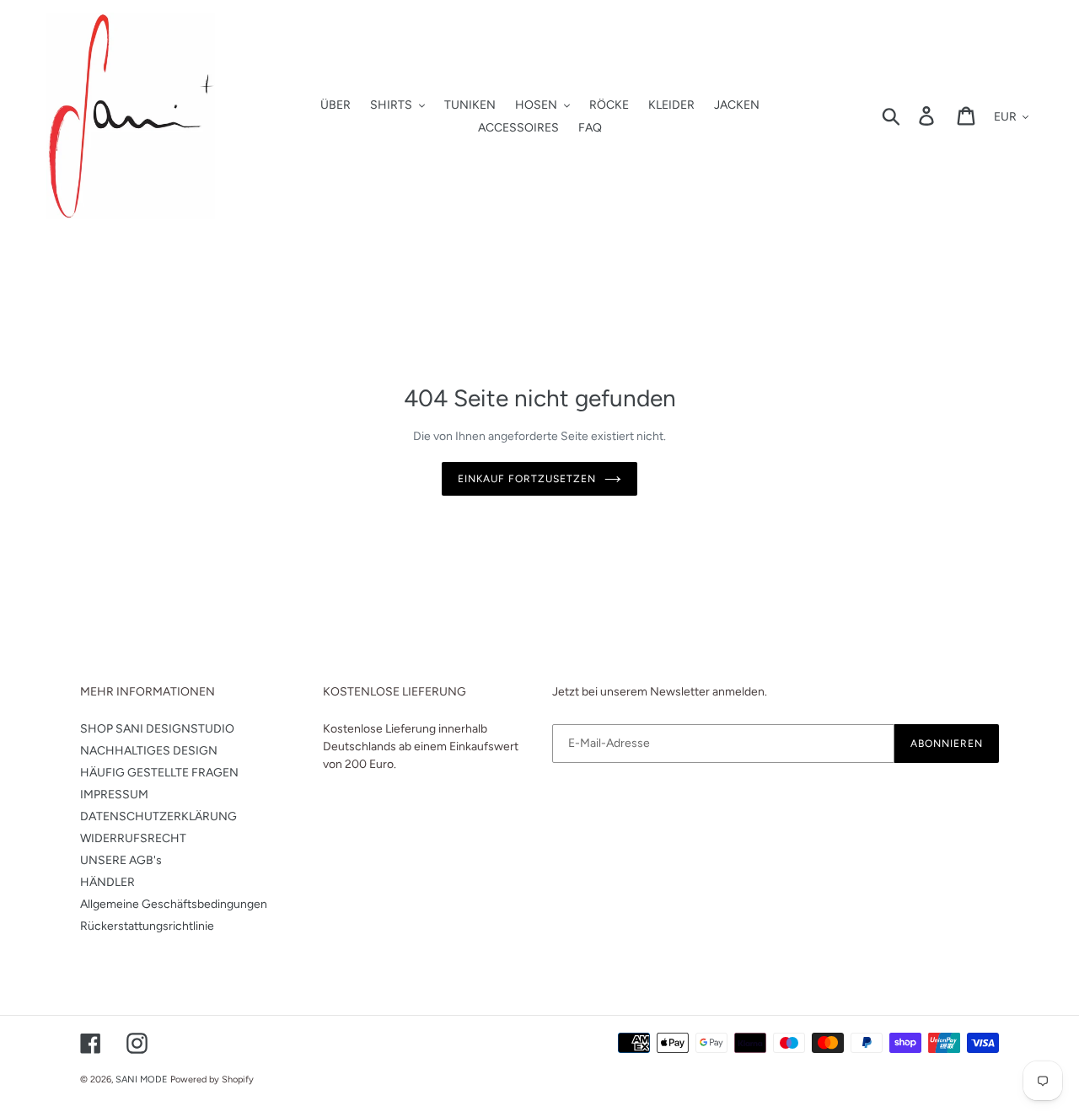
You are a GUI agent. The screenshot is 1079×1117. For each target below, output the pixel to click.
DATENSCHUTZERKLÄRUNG (158, 816)
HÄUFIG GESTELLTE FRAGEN (159, 772)
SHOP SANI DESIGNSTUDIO (157, 729)
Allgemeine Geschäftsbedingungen (173, 904)
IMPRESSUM (114, 794)
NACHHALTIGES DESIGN (148, 751)
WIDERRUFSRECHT (133, 838)
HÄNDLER (107, 882)
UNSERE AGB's (121, 860)
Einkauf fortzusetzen (526, 479)
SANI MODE (141, 1079)
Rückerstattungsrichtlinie (147, 926)
